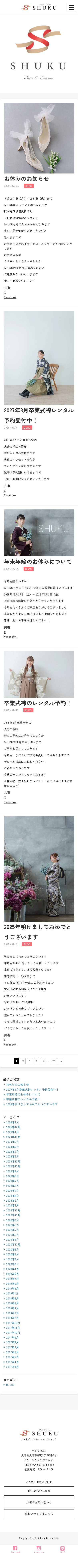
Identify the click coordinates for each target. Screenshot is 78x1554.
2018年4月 (12, 1308)
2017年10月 (13, 1333)
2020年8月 (12, 1249)
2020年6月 (12, 1254)
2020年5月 (12, 1259)
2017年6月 (12, 1352)
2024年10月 (13, 1137)
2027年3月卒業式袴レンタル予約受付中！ (32, 1089)
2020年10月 (13, 1244)
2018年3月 (12, 1313)
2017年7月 (12, 1347)
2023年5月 (12, 1191)
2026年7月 (12, 1122)
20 (53, 1061)
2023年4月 (12, 1196)
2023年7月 (12, 1181)
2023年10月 (13, 1166)
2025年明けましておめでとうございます (32, 1104)
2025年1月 (12, 1132)
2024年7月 (12, 1151)
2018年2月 (12, 1318)
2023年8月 (12, 1176)
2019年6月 (12, 1284)
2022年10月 (13, 1215)
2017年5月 (12, 1357)
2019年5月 (12, 1288)
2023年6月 (12, 1186)
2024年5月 (12, 1156)
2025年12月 (13, 1127)
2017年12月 (13, 1323)
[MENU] (71, 7)
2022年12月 (13, 1210)
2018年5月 (12, 1303)
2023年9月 (12, 1171)
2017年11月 (13, 1328)
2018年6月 (12, 1298)
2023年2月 (12, 1200)
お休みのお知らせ (26, 178)
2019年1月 (12, 1293)
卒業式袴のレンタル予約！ (38, 703)
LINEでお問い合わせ (39, 1502)
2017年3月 (12, 1367)
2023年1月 (12, 1205)
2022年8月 (12, 1225)
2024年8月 (12, 1147)
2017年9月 (12, 1337)
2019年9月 (12, 1274)
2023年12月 (13, 1161)
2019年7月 (12, 1279)
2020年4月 (12, 1264)
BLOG (10, 1385)
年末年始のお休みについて (38, 561)
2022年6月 (12, 1235)
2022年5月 (12, 1240)
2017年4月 (12, 1362)
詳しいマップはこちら (39, 1514)
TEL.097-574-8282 (39, 1491)
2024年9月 (12, 1142)
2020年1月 (12, 1269)
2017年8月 (12, 1342)
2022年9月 (12, 1220)
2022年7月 (12, 1230)
